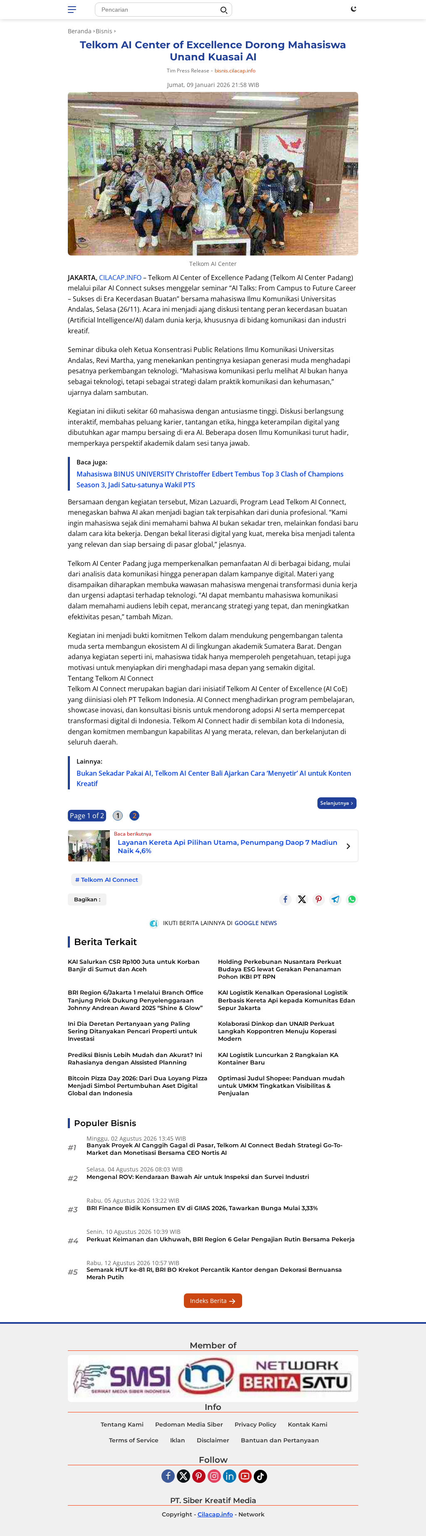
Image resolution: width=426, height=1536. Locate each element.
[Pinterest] (199, 1476)
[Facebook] (168, 1476)
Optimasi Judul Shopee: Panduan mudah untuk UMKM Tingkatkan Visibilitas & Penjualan (281, 1085)
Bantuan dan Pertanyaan (280, 1440)
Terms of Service (134, 1440)
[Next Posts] (348, 847)
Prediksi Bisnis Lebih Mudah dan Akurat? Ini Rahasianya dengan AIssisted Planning (135, 1058)
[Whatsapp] (352, 899)
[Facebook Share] (285, 899)
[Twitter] (302, 899)
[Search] (223, 10)
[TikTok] (260, 1476)
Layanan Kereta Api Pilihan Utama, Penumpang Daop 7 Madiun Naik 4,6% (227, 846)
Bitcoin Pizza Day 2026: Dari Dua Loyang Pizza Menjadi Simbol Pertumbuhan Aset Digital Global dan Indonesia (138, 1085)
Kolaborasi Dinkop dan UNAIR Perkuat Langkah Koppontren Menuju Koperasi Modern (277, 1031)
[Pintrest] (318, 899)
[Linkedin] (229, 1476)
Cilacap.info (215, 1514)
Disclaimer (213, 1440)
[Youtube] (245, 1476)
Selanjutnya (334, 802)
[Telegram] (335, 899)
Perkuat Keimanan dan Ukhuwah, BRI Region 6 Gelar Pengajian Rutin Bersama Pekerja (221, 1239)
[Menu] (73, 9)
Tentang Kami (122, 1424)
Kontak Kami (307, 1424)
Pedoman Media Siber (189, 1424)
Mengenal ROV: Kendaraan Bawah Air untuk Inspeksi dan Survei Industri (198, 1177)
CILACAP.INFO (120, 277)
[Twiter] (183, 1476)
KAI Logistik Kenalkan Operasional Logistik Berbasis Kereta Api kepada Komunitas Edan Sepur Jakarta (286, 1000)
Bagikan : (87, 899)
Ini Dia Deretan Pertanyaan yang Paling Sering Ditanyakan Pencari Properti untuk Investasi (132, 1031)
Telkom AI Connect (109, 879)
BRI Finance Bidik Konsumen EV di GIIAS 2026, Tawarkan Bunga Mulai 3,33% (202, 1208)
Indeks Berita (209, 1301)
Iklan (177, 1440)
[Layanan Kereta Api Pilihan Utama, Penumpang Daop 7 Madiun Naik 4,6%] (89, 844)
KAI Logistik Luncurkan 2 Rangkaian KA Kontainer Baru (278, 1058)
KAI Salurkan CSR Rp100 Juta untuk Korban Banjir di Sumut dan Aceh (134, 965)
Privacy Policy (255, 1424)
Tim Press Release (188, 70)
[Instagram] (214, 1476)
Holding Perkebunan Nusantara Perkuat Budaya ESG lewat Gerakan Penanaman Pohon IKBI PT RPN (280, 969)
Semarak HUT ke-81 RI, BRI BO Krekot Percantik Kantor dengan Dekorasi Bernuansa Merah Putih (214, 1273)
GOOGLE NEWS (256, 923)
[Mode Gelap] (353, 8)
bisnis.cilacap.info (235, 71)
